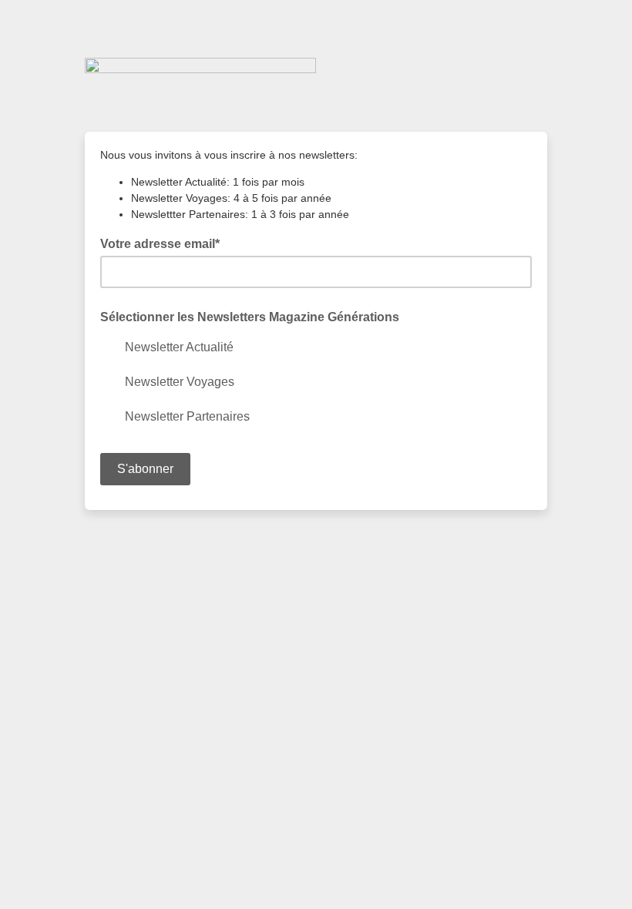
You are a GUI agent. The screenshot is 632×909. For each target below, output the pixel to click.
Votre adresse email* (164, 242)
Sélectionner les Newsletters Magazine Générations (249, 317)
